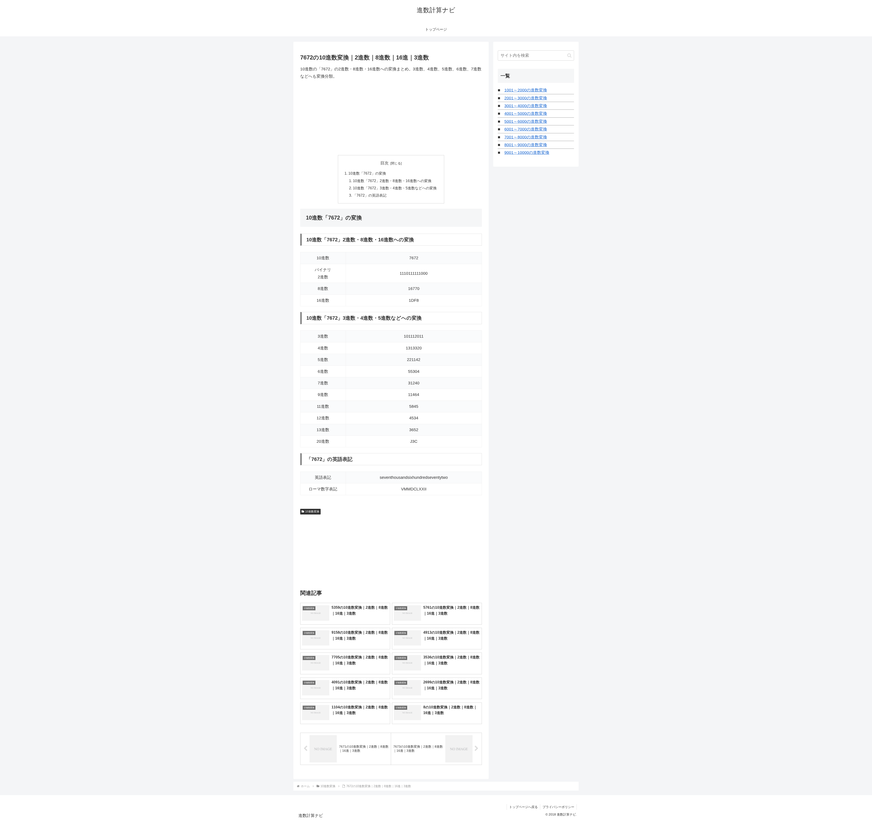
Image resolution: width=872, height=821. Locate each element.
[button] (569, 55)
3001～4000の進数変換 (525, 106)
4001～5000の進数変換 (525, 113)
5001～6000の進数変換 (525, 121)
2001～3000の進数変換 (525, 98)
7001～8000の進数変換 (525, 137)
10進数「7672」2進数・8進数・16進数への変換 (392, 181)
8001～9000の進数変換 (525, 145)
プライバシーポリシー (558, 807)
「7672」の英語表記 (369, 195)
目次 (384, 163)
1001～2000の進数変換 (525, 90)
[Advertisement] (391, 117)
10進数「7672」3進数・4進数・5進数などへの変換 (395, 188)
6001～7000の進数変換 (525, 129)
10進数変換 (312, 511)
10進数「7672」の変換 (367, 173)
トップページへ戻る (523, 807)
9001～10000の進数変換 (526, 152)
